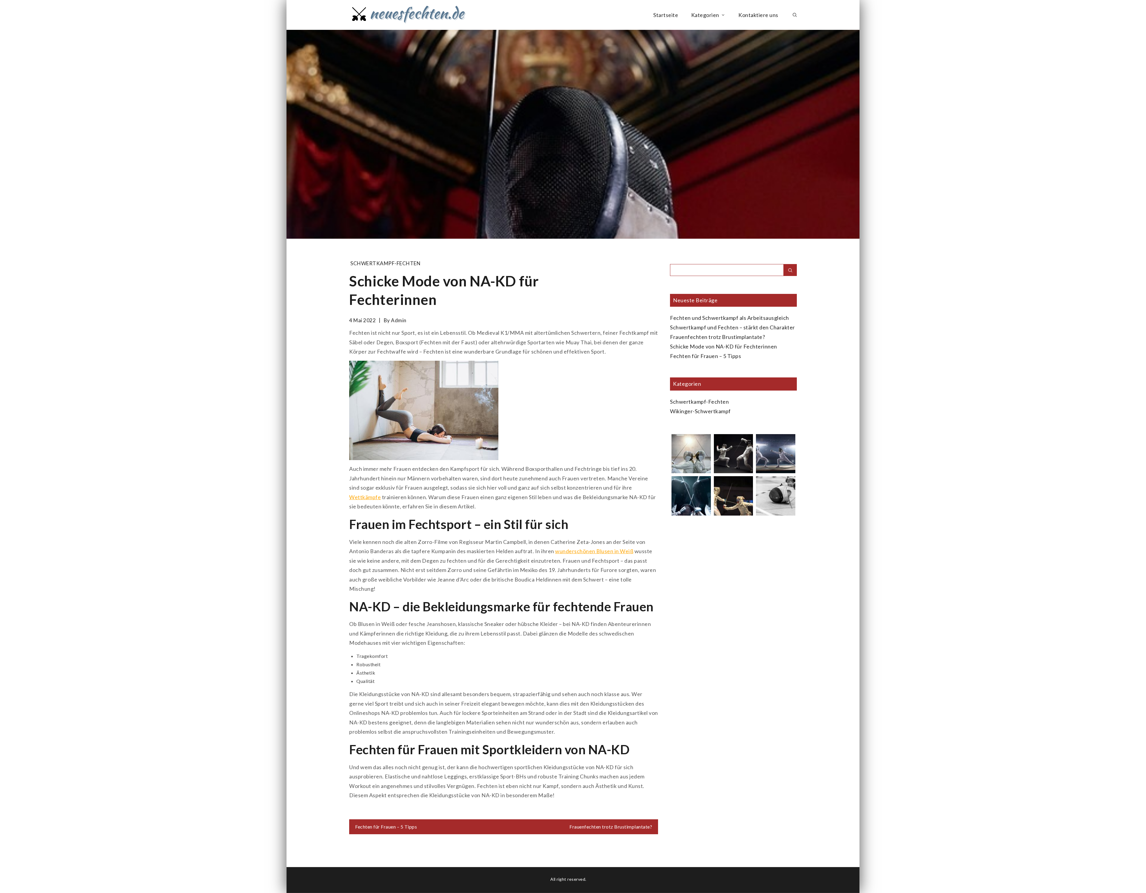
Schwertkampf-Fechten (385, 263)
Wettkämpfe (365, 497)
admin (398, 320)
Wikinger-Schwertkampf (700, 411)
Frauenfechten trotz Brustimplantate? (610, 826)
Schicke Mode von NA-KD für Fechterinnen (723, 346)
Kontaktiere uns (758, 15)
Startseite (665, 15)
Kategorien (705, 15)
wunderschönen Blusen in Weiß (594, 551)
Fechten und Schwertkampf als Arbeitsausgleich (729, 317)
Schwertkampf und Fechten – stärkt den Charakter (732, 327)
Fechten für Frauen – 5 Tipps (386, 826)
